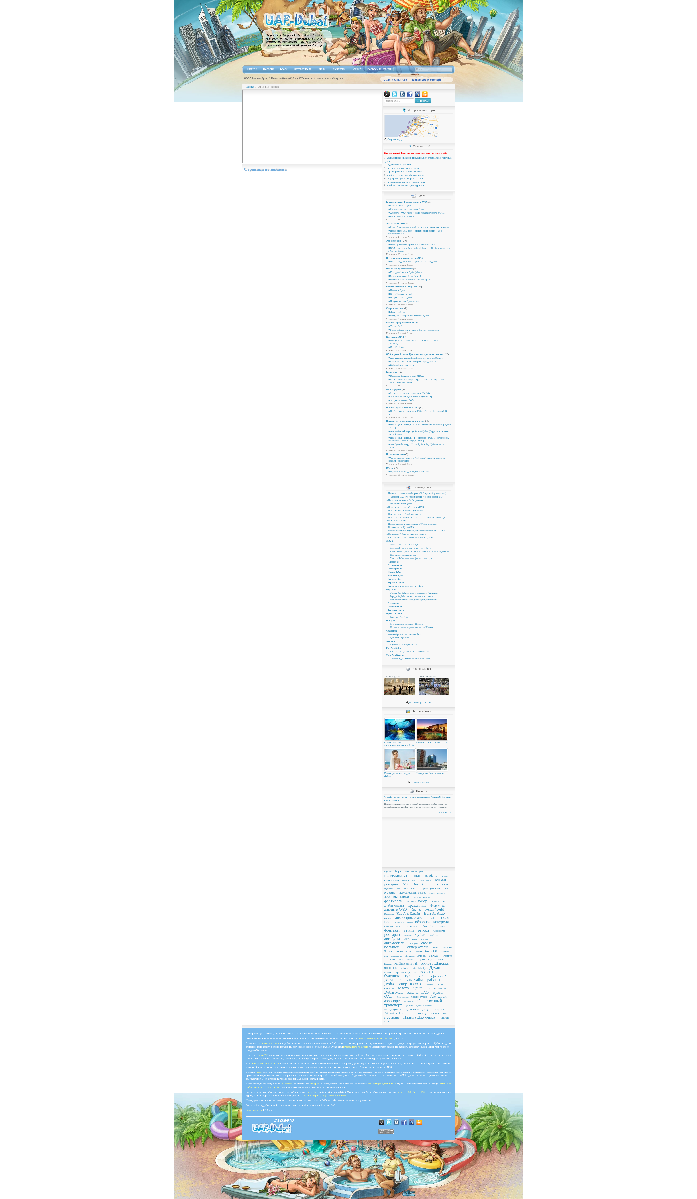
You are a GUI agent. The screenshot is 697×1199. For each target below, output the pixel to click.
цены (417, 988)
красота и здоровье (406, 972)
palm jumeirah (410, 956)
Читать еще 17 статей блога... (400, 283)
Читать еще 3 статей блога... (399, 265)
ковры (428, 880)
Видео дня (391, 372)
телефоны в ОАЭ (438, 976)
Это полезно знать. (396, 223)
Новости (268, 68)
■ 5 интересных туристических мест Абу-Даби (409, 393)
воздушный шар (396, 956)
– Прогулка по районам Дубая (402, 555)
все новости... (446, 812)
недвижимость (396, 875)
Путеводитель (302, 68)
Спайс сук (388, 926)
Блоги (284, 68)
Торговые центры (409, 871)
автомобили (394, 943)
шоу (417, 875)
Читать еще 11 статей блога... (400, 220)
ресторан (392, 934)
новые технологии (407, 926)
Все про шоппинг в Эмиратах (401, 286)
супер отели (417, 947)
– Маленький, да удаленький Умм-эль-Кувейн (409, 658)
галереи (426, 897)
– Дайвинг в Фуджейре (398, 637)
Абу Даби (391, 589)
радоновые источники (424, 1006)
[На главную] (296, 20)
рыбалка (405, 968)
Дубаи (420, 934)
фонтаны (392, 930)
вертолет (388, 918)
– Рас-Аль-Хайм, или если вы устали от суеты (409, 651)
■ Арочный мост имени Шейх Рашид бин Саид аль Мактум (415, 358)
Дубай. (387, 897)
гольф (391, 959)
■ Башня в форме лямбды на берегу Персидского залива (414, 361)
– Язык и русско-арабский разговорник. (404, 514)
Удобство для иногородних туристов (405, 185)
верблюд (431, 875)
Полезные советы (395, 454)
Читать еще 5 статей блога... (399, 350)
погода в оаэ (428, 1013)
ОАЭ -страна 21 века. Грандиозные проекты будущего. (415, 354)
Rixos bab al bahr (403, 997)
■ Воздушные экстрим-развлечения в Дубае (408, 315)
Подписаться (423, 101)
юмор (422, 901)
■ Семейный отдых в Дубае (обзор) (404, 276)
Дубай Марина (394, 905)
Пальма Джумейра (419, 1017)
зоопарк (429, 984)
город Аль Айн (394, 613)
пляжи (442, 884)
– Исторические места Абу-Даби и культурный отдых (412, 600)
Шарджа (390, 620)
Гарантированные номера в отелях (404, 171)
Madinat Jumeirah (406, 963)
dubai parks (442, 989)
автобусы (392, 938)
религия (409, 1005)
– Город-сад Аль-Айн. (398, 617)
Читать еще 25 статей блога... (400, 450)
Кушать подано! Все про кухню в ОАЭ (406, 201)
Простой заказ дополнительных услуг (406, 181)
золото (403, 988)
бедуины (421, 959)
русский (445, 876)
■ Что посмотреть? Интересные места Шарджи (409, 279)
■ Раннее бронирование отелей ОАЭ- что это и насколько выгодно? (418, 227)
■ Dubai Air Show (396, 347)
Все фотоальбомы (419, 782)
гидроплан (388, 872)
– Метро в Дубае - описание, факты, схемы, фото (410, 558)
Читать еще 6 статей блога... (399, 404)
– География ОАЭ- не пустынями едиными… (407, 534)
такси (433, 955)
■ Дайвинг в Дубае (396, 312)
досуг (389, 979)
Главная (252, 68)
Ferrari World (434, 909)
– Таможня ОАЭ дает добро (399, 503)
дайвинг (409, 930)
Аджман (390, 641)
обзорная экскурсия (432, 921)
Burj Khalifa (422, 884)
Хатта (398, 889)
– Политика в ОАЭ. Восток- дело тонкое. (405, 510)
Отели (321, 68)
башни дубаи (419, 996)
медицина (392, 1009)
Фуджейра (391, 630)
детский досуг (418, 1009)
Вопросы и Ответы (379, 68)
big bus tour (388, 889)
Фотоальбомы (421, 711)
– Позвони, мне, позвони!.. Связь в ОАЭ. (405, 507)
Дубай (389, 541)
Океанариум (439, 931)
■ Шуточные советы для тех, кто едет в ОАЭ (408, 471)
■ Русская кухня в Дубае (399, 205)
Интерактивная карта (422, 110)
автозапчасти (399, 922)
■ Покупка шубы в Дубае (400, 297)
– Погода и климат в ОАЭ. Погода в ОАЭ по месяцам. (411, 524)
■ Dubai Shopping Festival (400, 294)
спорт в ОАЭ (410, 983)
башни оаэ (390, 967)
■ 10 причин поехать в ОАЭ (401, 400)
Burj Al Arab (434, 913)
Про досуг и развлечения (399, 268)
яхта (386, 1021)
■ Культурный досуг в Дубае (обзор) (405, 272)
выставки (401, 896)
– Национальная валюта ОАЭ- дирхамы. (404, 500)
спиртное (439, 1009)
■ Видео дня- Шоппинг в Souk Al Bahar (406, 376)
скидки (413, 943)
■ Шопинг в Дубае (396, 290)
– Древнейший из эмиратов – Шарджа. (405, 624)
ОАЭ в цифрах (393, 389)
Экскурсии (338, 68)
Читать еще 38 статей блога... (400, 475)
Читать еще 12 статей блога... (400, 417)
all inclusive (411, 902)
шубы (430, 959)
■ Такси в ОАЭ (395, 326)
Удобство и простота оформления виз (406, 175)
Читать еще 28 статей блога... (400, 254)
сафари (405, 880)
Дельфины (421, 956)
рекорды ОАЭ (396, 884)
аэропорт (392, 1000)
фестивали (393, 901)
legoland (410, 922)
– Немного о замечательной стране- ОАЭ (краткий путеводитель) (416, 493)
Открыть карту (395, 139)
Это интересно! (394, 240)
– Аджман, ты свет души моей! (402, 644)
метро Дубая (429, 967)
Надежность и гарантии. (399, 164)
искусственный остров (412, 892)
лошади (440, 879)
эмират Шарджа (435, 963)
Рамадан (410, 959)
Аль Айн (429, 926)
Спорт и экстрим (395, 308)
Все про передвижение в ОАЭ (401, 322)
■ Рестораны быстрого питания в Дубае (406, 209)
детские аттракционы (421, 888)
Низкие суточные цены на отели (403, 168)
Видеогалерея (421, 668)
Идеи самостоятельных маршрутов (405, 421)
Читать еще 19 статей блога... (400, 368)
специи (419, 951)
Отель (414, 880)
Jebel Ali (401, 960)
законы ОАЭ (418, 992)
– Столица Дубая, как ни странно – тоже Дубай (409, 548)
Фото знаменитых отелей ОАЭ (431, 742)
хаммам (442, 927)
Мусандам (417, 897)
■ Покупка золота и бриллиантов (403, 301)
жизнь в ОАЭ (395, 909)
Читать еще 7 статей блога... (399, 319)
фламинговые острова (437, 893)
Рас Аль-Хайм (410, 979)
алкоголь (438, 901)
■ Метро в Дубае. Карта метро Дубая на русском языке (413, 330)
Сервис (356, 68)
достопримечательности (416, 917)
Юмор (389, 467)
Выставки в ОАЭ (395, 337)
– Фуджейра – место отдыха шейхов (404, 634)
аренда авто (391, 880)
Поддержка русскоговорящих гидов (405, 178)
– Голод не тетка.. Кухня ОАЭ (400, 527)
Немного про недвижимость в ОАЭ (404, 258)
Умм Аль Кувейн (395, 655)
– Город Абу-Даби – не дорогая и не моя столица (410, 596)
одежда (424, 939)
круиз (388, 972)
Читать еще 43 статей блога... (400, 237)
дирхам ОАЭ (409, 1001)
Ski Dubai (445, 951)
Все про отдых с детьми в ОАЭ (402, 407)
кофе (445, 1014)
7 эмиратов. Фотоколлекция (430, 773)
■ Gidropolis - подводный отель (402, 365)
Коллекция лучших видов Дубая (397, 774)
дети (386, 956)
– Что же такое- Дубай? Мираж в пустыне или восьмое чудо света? (418, 551)
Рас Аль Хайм (393, 648)
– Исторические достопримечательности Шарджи (410, 627)
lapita (414, 968)
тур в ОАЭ (414, 975)
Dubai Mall (393, 992)
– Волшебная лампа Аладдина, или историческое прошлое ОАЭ (415, 530)
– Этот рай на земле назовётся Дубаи (405, 544)
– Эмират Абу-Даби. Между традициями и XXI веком (413, 593)
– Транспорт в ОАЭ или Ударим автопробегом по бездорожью (414, 497)
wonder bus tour (435, 935)
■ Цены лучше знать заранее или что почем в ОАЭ (411, 244)
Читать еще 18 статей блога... (400, 304)
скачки (435, 947)
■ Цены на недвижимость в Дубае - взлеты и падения (412, 261)
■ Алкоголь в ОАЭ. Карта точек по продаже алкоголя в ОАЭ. (416, 213)
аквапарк (404, 951)
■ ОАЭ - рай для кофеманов (401, 216)
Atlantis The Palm (398, 1013)
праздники (417, 905)
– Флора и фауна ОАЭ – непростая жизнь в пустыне (409, 537)
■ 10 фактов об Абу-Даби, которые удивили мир (410, 396)
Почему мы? (421, 146)
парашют (408, 935)
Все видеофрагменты (420, 702)
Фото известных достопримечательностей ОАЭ (400, 743)
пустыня (391, 1017)
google (421, 880)
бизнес (416, 909)
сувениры (431, 988)
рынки (423, 930)
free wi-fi (431, 951)
